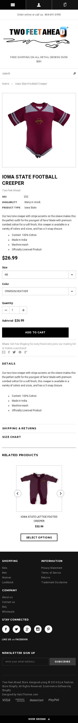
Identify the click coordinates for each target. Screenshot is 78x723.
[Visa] (6, 699)
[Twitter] (14, 352)
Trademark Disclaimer (54, 582)
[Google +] (27, 629)
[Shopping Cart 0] (65, 5)
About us (7, 597)
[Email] (3, 352)
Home (5, 83)
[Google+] (25, 352)
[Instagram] (38, 629)
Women (6, 577)
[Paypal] (53, 699)
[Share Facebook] (9, 352)
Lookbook (7, 582)
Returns (46, 577)
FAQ (4, 606)
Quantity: (7, 303)
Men (4, 572)
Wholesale (8, 611)
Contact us (8, 602)
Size (4, 267)
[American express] (20, 699)
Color (5, 284)
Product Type (11, 207)
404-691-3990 (53, 14)
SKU (4, 196)
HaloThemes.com (27, 694)
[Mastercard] (37, 699)
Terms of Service (51, 572)
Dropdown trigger (39, 5)
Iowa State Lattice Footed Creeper (39, 519)
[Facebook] (6, 629)
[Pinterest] (20, 352)
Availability (9, 202)
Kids (4, 568)
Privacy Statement (51, 568)
